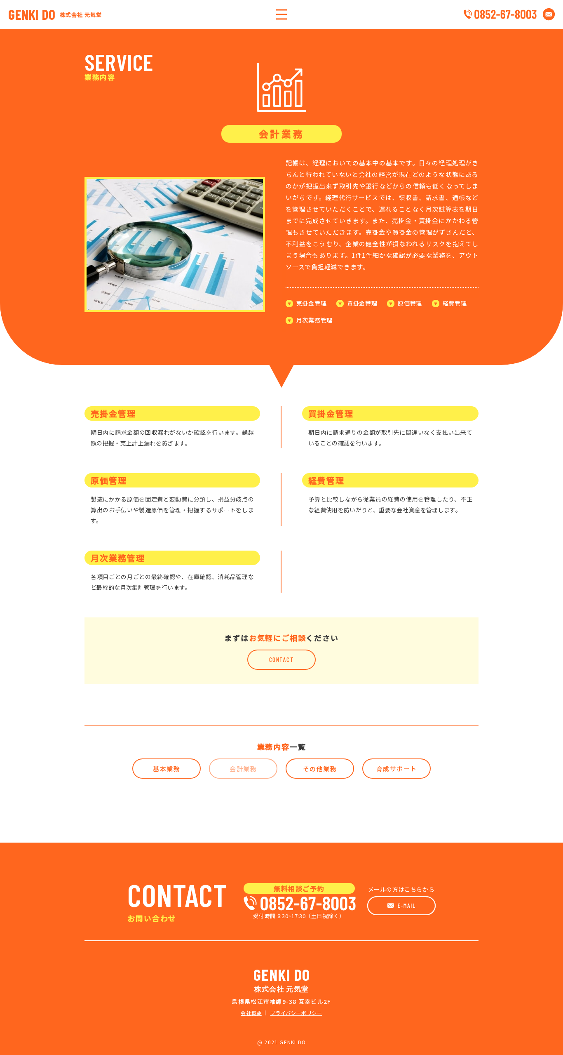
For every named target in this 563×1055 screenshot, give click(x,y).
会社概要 (251, 1012)
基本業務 (166, 768)
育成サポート (396, 768)
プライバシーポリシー (296, 1012)
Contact (281, 659)
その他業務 (320, 768)
